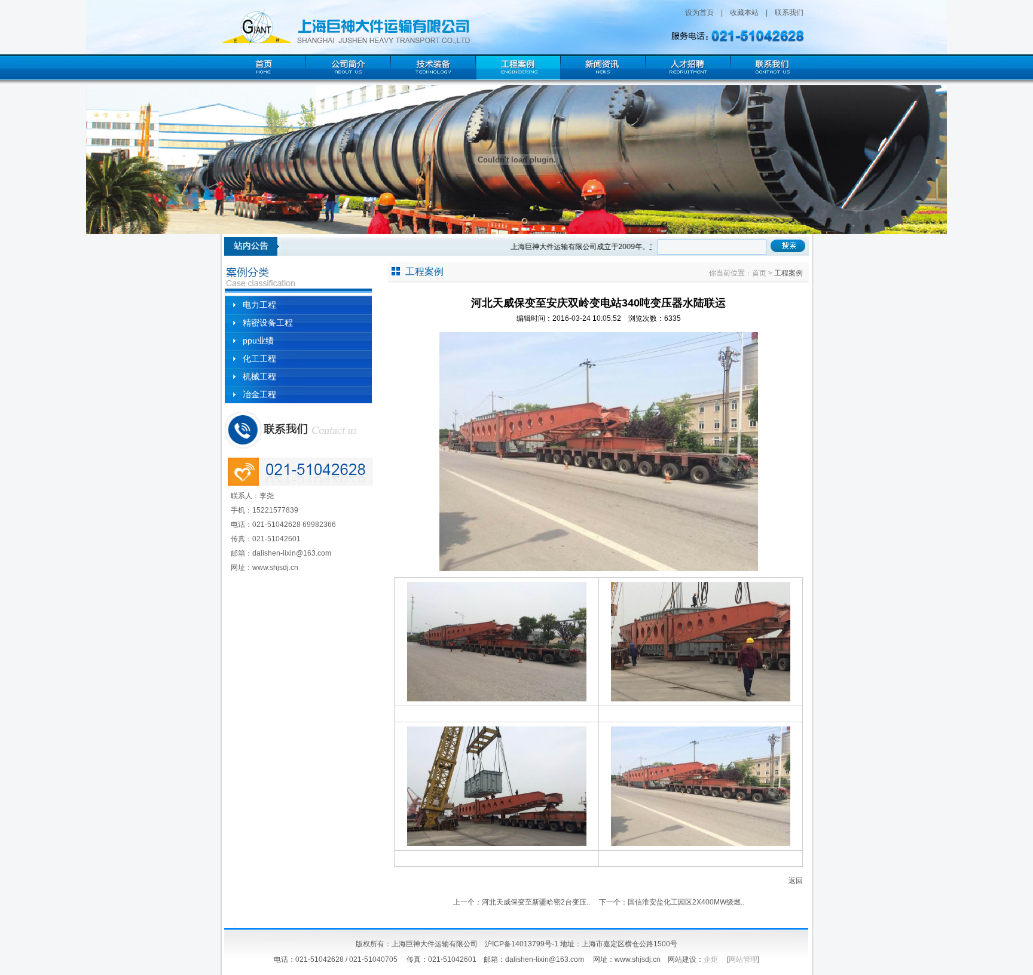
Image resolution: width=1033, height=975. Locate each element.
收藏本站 (744, 12)
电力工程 (259, 304)
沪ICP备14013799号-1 (521, 944)
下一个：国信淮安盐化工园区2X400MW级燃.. (671, 902)
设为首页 (699, 12)
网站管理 (743, 959)
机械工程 (259, 376)
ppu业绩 (258, 340)
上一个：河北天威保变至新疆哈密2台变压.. (521, 902)
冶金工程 (259, 394)
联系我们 (789, 12)
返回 (795, 880)
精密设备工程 (268, 322)
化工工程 (259, 358)
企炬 (711, 959)
